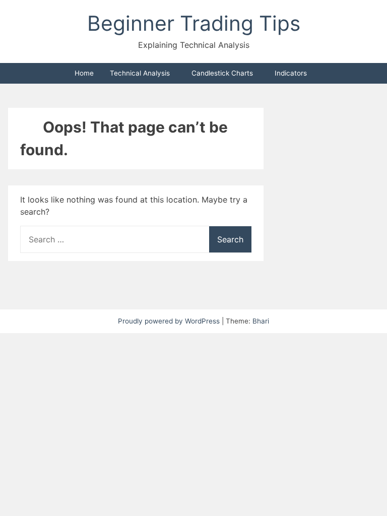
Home (84, 73)
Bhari (260, 321)
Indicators (291, 73)
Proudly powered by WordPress (170, 321)
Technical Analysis (140, 73)
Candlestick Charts (222, 73)
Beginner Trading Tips (193, 23)
